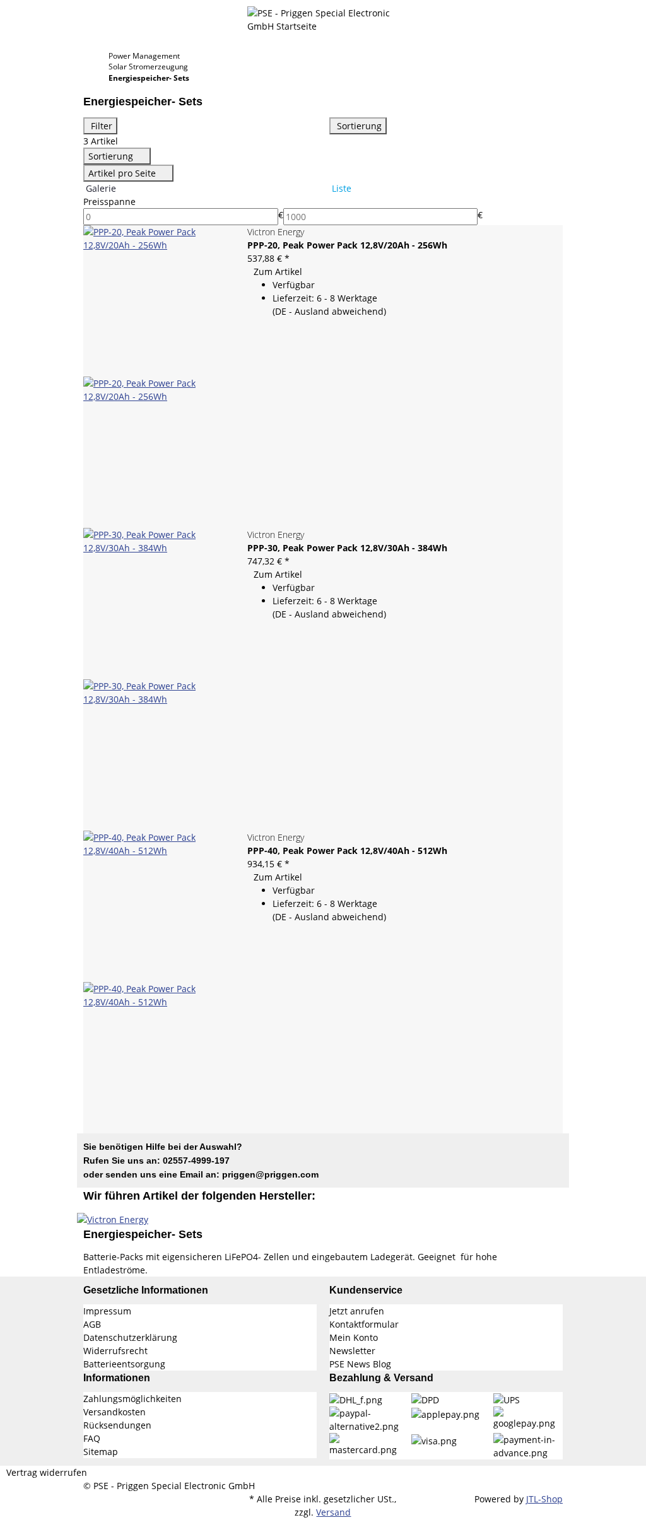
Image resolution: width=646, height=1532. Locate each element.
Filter (100, 126)
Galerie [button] (99, 188)
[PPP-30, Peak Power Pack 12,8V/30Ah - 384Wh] (159, 679)
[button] (323, 201)
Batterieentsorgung (124, 1364)
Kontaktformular (364, 1324)
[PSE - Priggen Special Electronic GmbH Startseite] (323, 19)
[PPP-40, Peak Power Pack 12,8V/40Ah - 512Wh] (159, 982)
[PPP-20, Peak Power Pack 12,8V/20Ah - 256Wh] (159, 376)
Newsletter (352, 1351)
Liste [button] (340, 188)
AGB (92, 1324)
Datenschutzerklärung (130, 1337)
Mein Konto (353, 1337)
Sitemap (100, 1452)
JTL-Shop (544, 1499)
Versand (333, 1512)
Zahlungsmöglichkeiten (132, 1399)
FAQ (91, 1438)
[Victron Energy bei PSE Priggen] (112, 1218)
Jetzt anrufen (356, 1311)
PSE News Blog (360, 1364)
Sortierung (358, 126)
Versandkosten (114, 1412)
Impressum (107, 1311)
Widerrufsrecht (115, 1351)
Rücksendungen (117, 1425)
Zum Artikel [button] (278, 272)
